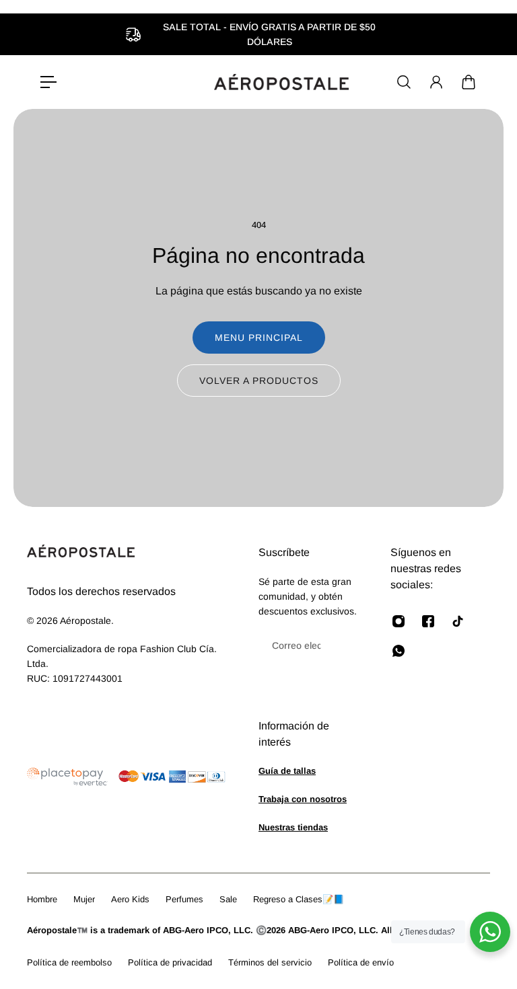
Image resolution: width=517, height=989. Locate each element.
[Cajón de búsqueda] (404, 82)
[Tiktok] (458, 621)
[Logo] (281, 82)
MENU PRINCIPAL (259, 337)
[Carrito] (468, 82)
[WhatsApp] (398, 651)
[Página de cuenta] (436, 82)
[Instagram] (398, 621)
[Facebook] (428, 621)
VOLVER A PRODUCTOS (258, 380)
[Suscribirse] (339, 645)
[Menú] (48, 82)
